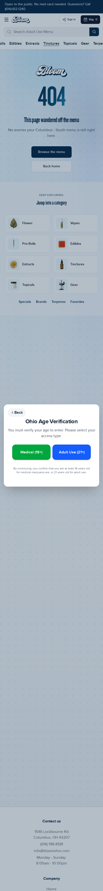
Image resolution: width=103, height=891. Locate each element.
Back (18, 412)
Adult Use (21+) (72, 452)
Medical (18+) (31, 452)
